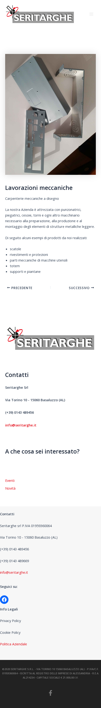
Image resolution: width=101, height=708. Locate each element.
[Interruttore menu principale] (91, 14)
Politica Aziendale (13, 644)
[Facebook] (4, 599)
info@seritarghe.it (14, 572)
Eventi (10, 480)
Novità (10, 488)
